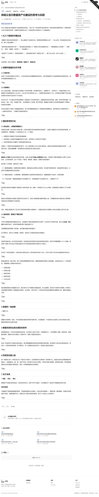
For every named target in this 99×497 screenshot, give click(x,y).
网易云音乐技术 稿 (6, 23)
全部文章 (28, 483)
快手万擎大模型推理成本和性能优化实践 (86, 111)
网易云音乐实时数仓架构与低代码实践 (46, 442)
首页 (2, 7)
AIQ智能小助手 (12, 416)
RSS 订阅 (53, 485)
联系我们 (77, 487)
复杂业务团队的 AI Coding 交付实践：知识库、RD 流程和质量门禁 (86, 106)
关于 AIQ (77, 483)
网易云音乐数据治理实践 (7, 434)
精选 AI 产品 (13, 2)
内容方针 (77, 485)
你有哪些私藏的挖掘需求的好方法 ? (85, 115)
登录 (96, 2)
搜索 (52, 483)
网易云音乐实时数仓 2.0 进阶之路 (9, 442)
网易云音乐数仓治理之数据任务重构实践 (46, 434)
